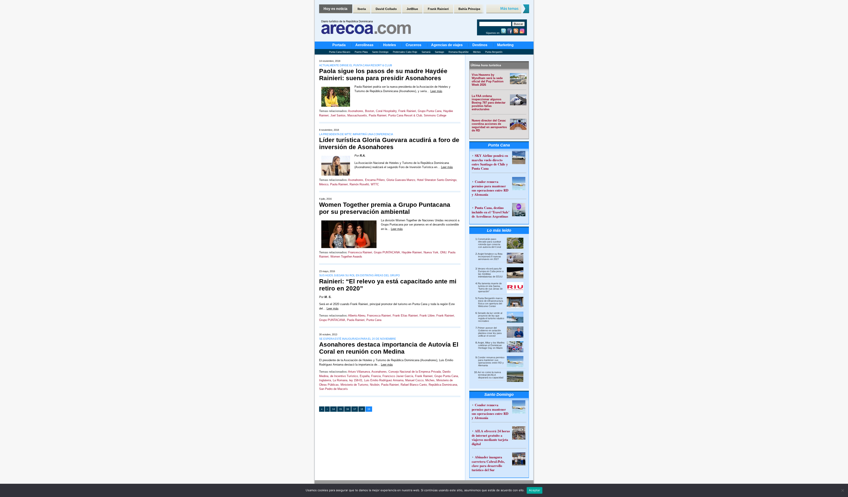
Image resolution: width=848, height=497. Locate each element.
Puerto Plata (361, 52)
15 (340, 409)
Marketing (505, 45)
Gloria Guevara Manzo (400, 180)
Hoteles (389, 45)
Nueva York (431, 252)
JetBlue (412, 9)
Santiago (439, 52)
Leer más (436, 91)
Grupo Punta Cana (429, 111)
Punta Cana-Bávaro (339, 52)
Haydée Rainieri (412, 252)
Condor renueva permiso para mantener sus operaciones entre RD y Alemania (490, 188)
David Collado (386, 9)
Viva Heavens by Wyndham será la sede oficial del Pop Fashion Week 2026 (488, 79)
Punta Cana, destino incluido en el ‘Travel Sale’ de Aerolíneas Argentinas (490, 212)
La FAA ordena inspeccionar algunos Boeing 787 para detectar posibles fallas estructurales (488, 102)
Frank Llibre (427, 315)
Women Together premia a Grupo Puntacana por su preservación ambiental (384, 208)
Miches (477, 52)
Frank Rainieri (438, 9)
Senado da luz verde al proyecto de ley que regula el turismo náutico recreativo (491, 317)
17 (354, 409)
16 (347, 409)
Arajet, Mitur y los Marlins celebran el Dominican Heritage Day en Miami (491, 345)
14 (333, 409)
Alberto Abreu (356, 315)
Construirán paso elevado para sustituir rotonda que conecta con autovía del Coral (489, 243)
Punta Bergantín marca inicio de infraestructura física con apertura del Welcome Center (490, 302)
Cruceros (413, 45)
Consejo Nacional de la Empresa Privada (414, 371)
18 (361, 409)
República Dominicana (443, 384)
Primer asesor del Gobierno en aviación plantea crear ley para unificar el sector (490, 331)
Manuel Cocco (414, 380)
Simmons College (435, 115)
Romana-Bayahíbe (459, 52)
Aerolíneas (364, 45)
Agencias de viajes (447, 45)
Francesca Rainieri (360, 252)
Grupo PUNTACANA (387, 252)
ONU (443, 252)
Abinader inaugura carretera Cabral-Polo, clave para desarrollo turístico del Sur (488, 463)
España (364, 376)
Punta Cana (373, 320)
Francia (376, 376)
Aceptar (534, 490)
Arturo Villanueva (359, 371)
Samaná (426, 52)
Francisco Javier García (397, 376)
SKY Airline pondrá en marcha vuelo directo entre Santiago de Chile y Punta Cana (490, 162)
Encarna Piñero (375, 180)
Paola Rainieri (377, 115)
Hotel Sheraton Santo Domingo (436, 180)
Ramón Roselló (359, 184)
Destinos (479, 45)
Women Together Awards (346, 256)
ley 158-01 (355, 380)
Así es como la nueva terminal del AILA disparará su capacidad (490, 375)
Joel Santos (338, 115)
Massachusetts (357, 115)
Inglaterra (325, 380)
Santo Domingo (380, 52)
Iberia (362, 9)
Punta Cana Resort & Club (405, 115)
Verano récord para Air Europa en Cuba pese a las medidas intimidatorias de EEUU (491, 272)
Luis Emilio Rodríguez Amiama (383, 380)
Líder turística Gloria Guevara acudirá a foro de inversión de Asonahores (389, 143)
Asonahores (355, 111)
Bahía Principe (469, 9)
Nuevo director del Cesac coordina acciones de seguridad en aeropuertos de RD (489, 125)
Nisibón (374, 384)
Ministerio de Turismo (354, 384)
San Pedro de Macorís (333, 389)
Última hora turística (486, 65)
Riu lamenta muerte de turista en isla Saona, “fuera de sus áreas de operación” (490, 287)
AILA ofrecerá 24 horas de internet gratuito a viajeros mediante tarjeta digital (491, 437)
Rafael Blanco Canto (414, 384)
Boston (369, 111)
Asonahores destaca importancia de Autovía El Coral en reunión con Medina (388, 348)
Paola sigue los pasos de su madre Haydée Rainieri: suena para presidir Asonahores (383, 75)
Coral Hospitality (386, 111)
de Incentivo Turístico (344, 376)
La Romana (340, 380)
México (323, 184)
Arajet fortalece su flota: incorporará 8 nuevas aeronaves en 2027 (490, 256)
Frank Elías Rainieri (405, 315)
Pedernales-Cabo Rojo (405, 52)
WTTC (375, 184)
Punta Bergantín (493, 52)
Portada (339, 45)
